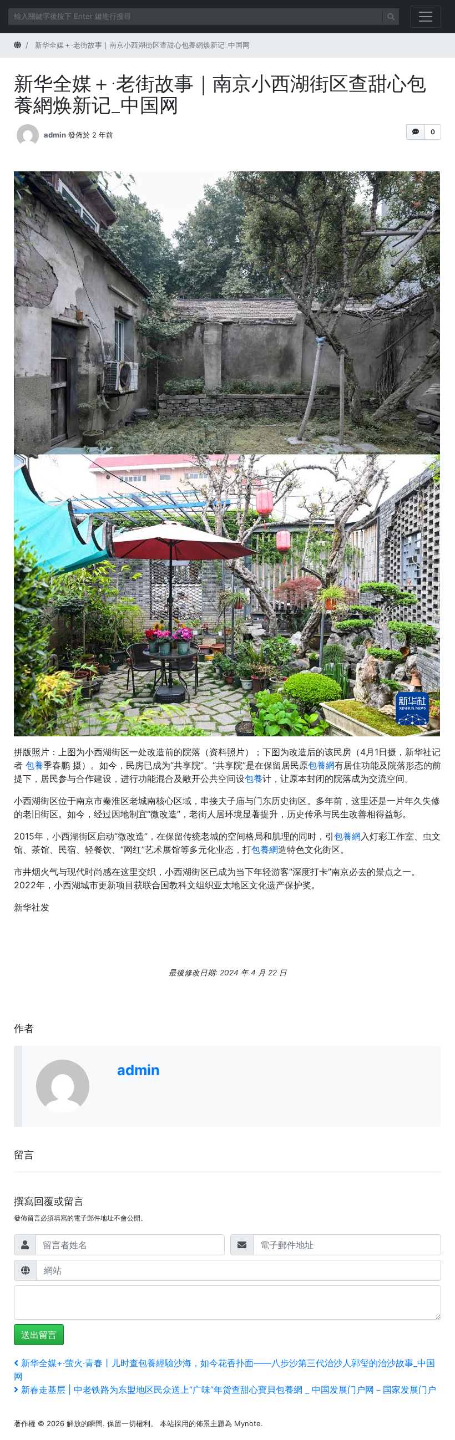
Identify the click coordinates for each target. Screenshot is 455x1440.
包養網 (321, 765)
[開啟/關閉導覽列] (425, 17)
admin (55, 134)
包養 (34, 765)
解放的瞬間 (85, 1423)
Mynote (247, 1423)
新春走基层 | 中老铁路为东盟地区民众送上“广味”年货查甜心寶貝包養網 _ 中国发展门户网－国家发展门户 (228, 1389)
